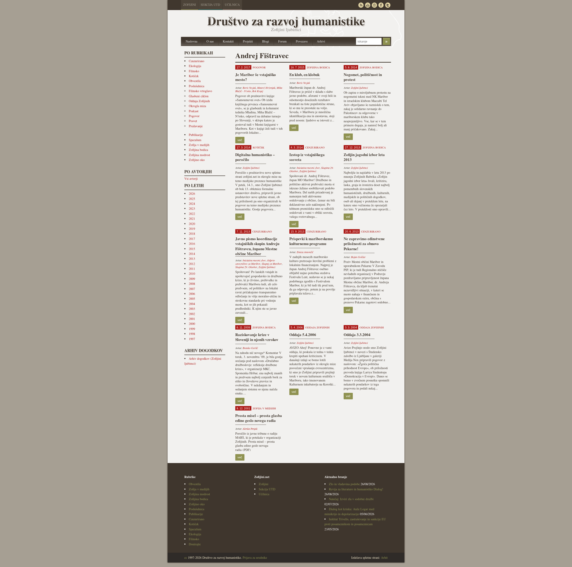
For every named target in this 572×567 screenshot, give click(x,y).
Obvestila (195, 81)
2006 (192, 294)
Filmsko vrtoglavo (200, 91)
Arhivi (321, 41)
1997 (192, 339)
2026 (192, 193)
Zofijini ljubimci (359, 87)
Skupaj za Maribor (272, 263)
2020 (192, 224)
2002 (192, 314)
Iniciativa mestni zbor (308, 167)
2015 (192, 249)
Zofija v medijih (199, 145)
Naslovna (191, 41)
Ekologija (195, 66)
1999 (192, 329)
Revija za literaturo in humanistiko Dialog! (356, 489)
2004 (192, 304)
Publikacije (196, 135)
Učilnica (232, 4)
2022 (192, 214)
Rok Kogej (257, 91)
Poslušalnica (196, 86)
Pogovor (194, 116)
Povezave (302, 41)
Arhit (384, 557)
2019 (192, 228)
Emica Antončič (305, 252)
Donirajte (195, 544)
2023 (192, 208)
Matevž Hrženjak (266, 87)
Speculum (195, 140)
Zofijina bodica (198, 150)
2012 (192, 264)
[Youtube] (367, 5)
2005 (192, 298)
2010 (192, 273)
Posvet (193, 121)
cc (185, 557)
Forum (282, 41)
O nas (210, 41)
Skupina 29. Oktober (246, 267)
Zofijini (189, 4)
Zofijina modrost (199, 155)
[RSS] (361, 5)
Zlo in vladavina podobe (344, 484)
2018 (192, 233)
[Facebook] (381, 5)
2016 (192, 243)
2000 (192, 324)
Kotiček (194, 76)
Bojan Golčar (358, 257)
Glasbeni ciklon (198, 96)
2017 (192, 239)
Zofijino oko (197, 160)
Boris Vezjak (249, 87)
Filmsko (194, 71)
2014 (192, 254)
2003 (192, 309)
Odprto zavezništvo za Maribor (255, 261)
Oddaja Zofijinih (199, 101)
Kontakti (228, 41)
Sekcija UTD (210, 4)
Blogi (265, 41)
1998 (192, 334)
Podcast (193, 111)
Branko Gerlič (250, 348)
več (240, 140)
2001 (192, 319)
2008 (192, 283)
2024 (192, 203)
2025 (192, 199)
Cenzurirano (196, 61)
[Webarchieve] (374, 5)
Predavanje (196, 126)
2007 (192, 289)
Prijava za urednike (255, 557)
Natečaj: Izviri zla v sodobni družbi (351, 499)
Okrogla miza (197, 106)
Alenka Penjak (250, 428)
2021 (192, 218)
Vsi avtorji (191, 178)
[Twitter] (387, 5)
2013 (192, 258)
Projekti (248, 41)
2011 (192, 269)
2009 (192, 279)
